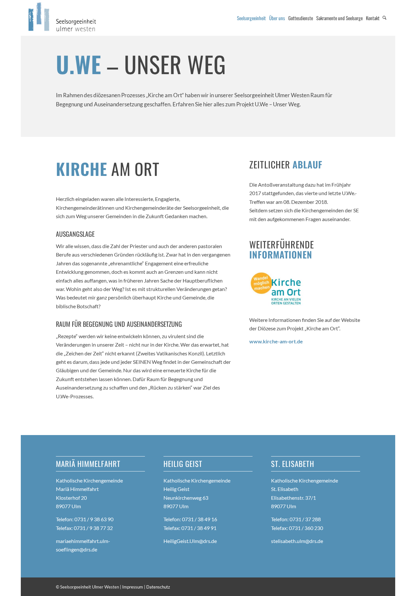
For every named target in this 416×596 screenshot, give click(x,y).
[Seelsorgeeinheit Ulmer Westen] (62, 18)
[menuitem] (251, 18)
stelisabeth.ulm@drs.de (297, 541)
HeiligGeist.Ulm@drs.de (190, 541)
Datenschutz (158, 586)
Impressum (132, 586)
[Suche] (384, 18)
